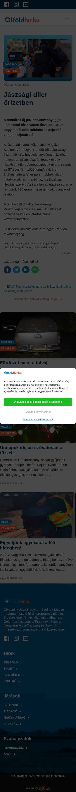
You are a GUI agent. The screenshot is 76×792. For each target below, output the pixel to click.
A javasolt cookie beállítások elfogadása (38, 401)
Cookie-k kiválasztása (38, 411)
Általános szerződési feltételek (38, 419)
